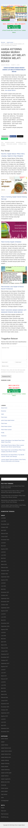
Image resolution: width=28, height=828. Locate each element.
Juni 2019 (3, 617)
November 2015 (5, 706)
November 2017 (5, 657)
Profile (2, 432)
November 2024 (5, 539)
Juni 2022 (3, 586)
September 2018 (5, 626)
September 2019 (5, 607)
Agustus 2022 (4, 580)
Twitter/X (21, 136)
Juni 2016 (3, 685)
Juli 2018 (3, 632)
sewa (2, 797)
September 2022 (5, 576)
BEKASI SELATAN (5, 782)
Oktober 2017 (4, 660)
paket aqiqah (4, 791)
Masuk (2, 807)
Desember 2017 (5, 654)
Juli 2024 (3, 542)
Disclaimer (3, 411)
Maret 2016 (4, 694)
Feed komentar (4, 814)
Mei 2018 (3, 638)
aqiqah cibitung (5, 760)
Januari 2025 (4, 536)
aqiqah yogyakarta (5, 779)
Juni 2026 (3, 521)
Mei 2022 (3, 589)
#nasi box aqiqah (12, 144)
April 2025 (3, 530)
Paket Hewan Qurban (6, 426)
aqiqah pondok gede (6, 772)
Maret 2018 (4, 645)
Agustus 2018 (4, 629)
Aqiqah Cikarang (5, 763)
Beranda (3, 42)
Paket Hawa (4, 423)
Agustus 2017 (4, 666)
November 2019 (5, 601)
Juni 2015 (3, 722)
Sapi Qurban (4, 794)
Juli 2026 (3, 518)
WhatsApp (5, 138)
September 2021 (5, 598)
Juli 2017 (3, 669)
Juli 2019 (3, 614)
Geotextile (3, 785)
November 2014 (5, 731)
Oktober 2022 (4, 573)
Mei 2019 (3, 620)
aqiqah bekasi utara (6, 757)
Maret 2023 (4, 564)
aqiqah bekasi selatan (6, 751)
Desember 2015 (5, 703)
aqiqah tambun (5, 775)
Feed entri (3, 810)
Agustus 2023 (4, 549)
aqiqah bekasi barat (6, 748)
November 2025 (5, 524)
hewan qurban (4, 788)
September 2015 (5, 713)
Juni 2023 (3, 555)
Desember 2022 (5, 570)
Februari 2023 (4, 567)
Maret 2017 (4, 675)
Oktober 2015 (4, 709)
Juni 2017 (3, 672)
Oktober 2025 (4, 527)
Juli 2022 (3, 583)
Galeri (2, 414)
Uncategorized (4, 800)
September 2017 (5, 663)
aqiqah (2, 741)
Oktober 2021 (4, 595)
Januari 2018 (4, 651)
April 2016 (3, 691)
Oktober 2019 (4, 604)
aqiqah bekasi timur (6, 754)
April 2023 (3, 561)
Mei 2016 (3, 688)
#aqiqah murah (9, 142)
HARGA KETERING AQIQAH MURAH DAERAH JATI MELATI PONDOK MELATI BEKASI (14, 69)
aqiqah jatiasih (4, 766)
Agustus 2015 (4, 716)
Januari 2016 (4, 700)
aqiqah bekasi (10, 42)
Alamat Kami (4, 408)
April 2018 (3, 641)
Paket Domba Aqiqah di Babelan (11, 242)
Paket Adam (4, 417)
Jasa (6, 90)
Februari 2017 (4, 679)
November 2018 (5, 623)
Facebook (13, 136)
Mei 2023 (3, 558)
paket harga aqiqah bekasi (7, 420)
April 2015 (3, 725)
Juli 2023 (3, 552)
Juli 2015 (3, 719)
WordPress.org (4, 817)
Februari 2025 (4, 533)
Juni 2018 (3, 635)
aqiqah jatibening (5, 769)
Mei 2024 (3, 545)
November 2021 (5, 592)
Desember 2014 (5, 728)
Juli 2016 (3, 682)
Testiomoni (3, 435)
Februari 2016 (4, 697)
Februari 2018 (4, 648)
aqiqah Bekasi (12, 90)
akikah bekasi (4, 738)
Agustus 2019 (4, 610)
